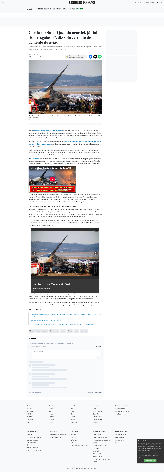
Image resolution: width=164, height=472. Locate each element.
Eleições (29, 408)
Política (51, 414)
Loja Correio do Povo (100, 437)
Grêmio (95, 406)
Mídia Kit (74, 440)
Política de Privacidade (34, 450)
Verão (73, 419)
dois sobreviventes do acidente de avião (48, 130)
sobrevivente (34, 158)
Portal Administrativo (100, 445)
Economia (52, 417)
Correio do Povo (120, 435)
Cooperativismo (120, 408)
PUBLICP (79, 9)
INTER (72, 9)
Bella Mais (96, 414)
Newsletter (30, 411)
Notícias (51, 411)
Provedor (96, 448)
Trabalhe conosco (32, 448)
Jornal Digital (97, 435)
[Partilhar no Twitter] (95, 57)
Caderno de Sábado (99, 419)
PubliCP (29, 414)
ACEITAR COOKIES (150, 460)
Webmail (96, 451)
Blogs (28, 422)
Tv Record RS (119, 440)
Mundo (30, 8)
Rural (72, 408)
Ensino (73, 414)
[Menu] (3, 2)
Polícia (51, 422)
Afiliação (29, 435)
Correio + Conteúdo (121, 406)
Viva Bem (118, 414)
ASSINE (40, 9)
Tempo (73, 411)
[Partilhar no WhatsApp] (100, 57)
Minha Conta (97, 454)
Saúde (73, 417)
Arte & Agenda (97, 411)
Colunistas (30, 419)
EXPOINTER (57, 9)
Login (160, 2)
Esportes (74, 422)
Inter (94, 408)
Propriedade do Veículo (34, 437)
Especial (95, 422)
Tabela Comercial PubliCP (79, 445)
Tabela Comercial (76, 443)
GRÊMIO (66, 9)
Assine (138, 2)
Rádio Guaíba (119, 437)
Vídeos (51, 408)
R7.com (117, 443)
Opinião (29, 417)
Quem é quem (31, 445)
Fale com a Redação (55, 437)
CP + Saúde (96, 443)
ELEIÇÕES (47, 9)
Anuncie (73, 435)
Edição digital (150, 2)
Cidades (51, 419)
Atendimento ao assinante (57, 435)
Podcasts (52, 406)
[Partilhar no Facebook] (90, 57)
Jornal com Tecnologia (122, 411)
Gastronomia (97, 417)
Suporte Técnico (98, 456)
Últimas (29, 406)
